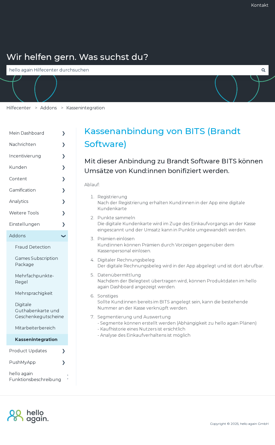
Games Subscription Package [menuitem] (36, 261)
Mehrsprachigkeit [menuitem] (34, 293)
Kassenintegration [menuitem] (36, 339)
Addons (48, 107)
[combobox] (132, 70)
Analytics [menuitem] (18, 201)
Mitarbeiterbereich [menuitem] (35, 328)
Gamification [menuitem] (22, 190)
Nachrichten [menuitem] (22, 144)
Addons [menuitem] (17, 235)
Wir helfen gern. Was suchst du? (77, 57)
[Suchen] (263, 70)
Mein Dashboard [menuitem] (26, 133)
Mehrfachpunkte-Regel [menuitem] (34, 278)
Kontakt (260, 5)
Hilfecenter (18, 107)
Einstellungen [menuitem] (24, 224)
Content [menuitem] (18, 178)
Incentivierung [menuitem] (25, 156)
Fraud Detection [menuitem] (32, 247)
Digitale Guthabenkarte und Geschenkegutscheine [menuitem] (39, 310)
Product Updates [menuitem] (28, 350)
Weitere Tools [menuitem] (24, 213)
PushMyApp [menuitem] (22, 362)
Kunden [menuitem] (18, 167)
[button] (63, 133)
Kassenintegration (85, 107)
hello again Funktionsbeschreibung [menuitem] (35, 376)
